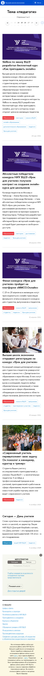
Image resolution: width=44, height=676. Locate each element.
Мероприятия (21, 559)
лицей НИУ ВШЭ (20, 543)
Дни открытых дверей (16, 591)
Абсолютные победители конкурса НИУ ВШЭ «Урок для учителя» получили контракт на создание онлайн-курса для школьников (21, 180)
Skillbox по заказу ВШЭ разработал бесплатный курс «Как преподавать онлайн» (20, 65)
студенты (6, 312)
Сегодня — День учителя (18, 516)
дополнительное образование (14, 127)
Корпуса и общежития (10, 621)
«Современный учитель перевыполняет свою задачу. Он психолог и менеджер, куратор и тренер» (19, 458)
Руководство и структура (11, 611)
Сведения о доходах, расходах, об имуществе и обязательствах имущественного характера (18, 638)
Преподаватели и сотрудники (12, 618)
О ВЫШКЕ (6, 605)
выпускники (33, 308)
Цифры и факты (7, 608)
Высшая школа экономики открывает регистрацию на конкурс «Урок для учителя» (19, 358)
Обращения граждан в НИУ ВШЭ (14, 627)
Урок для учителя (9, 131)
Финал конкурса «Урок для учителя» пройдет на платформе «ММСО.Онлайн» (20, 284)
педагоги (32, 127)
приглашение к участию (22, 406)
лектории (19, 118)
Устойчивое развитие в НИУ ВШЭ (14, 614)
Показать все (14, 586)
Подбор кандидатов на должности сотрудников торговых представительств (20, 575)
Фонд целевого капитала (11, 630)
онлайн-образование (11, 122)
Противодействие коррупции (13, 633)
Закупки (5, 624)
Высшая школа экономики (15, 3)
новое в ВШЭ (31, 118)
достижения (30, 233)
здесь (16, 656)
